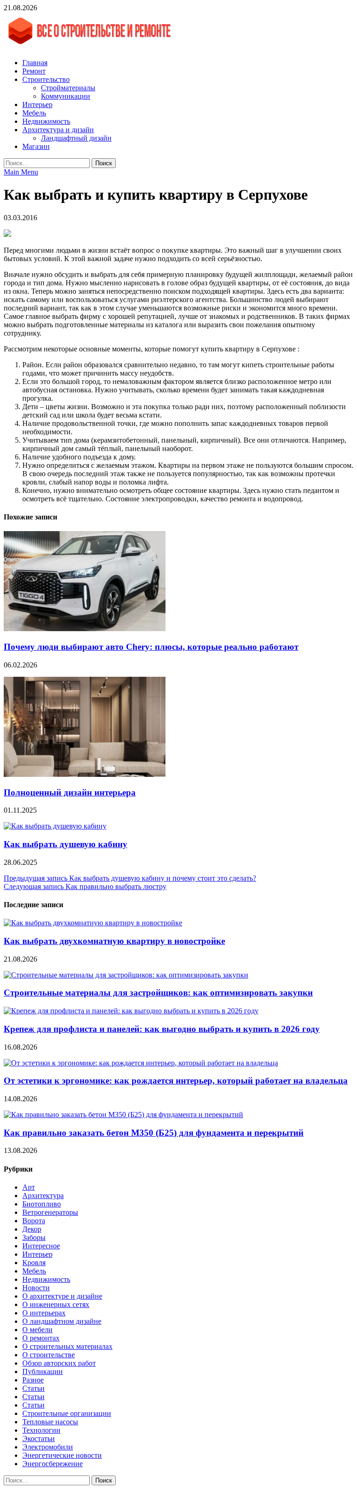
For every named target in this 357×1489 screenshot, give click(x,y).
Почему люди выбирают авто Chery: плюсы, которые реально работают (151, 647)
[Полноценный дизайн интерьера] (84, 774)
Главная (34, 63)
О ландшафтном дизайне (61, 1321)
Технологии (41, 1430)
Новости (36, 1288)
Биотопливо (41, 1204)
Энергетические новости (62, 1455)
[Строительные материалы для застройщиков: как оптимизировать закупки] (126, 975)
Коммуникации (65, 96)
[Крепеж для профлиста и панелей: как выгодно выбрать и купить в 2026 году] (131, 1011)
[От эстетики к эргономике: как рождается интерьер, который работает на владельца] (141, 1063)
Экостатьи (38, 1438)
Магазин (36, 146)
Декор (31, 1229)
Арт (28, 1187)
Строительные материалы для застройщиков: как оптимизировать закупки (158, 992)
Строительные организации (66, 1413)
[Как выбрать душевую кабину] (55, 826)
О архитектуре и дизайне (62, 1296)
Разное (33, 1380)
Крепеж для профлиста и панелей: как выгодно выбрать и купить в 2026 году (162, 1029)
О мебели (37, 1330)
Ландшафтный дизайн (76, 138)
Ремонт (34, 71)
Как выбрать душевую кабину (65, 844)
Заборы (34, 1237)
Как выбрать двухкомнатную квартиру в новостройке (114, 941)
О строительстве (48, 1355)
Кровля (34, 1263)
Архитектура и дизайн (58, 130)
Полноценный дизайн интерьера (70, 792)
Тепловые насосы (50, 1422)
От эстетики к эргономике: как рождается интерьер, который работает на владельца (176, 1080)
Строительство (46, 79)
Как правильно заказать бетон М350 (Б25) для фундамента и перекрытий (154, 1133)
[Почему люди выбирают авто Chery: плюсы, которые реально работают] (84, 629)
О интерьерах (44, 1313)
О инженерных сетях (55, 1304)
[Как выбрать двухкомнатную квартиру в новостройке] (93, 923)
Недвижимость (46, 121)
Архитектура (43, 1195)
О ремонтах (41, 1338)
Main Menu (21, 172)
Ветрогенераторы (50, 1212)
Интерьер (37, 104)
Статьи (33, 1388)
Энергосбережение (52, 1464)
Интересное (41, 1246)
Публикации (42, 1371)
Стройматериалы (68, 88)
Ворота (33, 1221)
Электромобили (47, 1447)
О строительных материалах (67, 1346)
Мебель (34, 113)
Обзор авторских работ (59, 1363)
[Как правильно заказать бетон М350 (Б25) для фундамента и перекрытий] (123, 1114)
